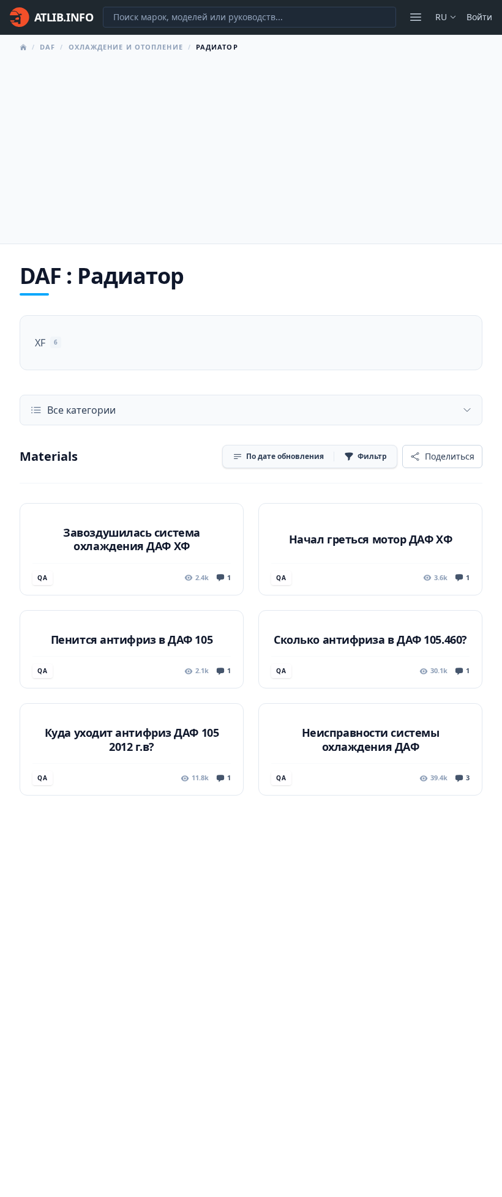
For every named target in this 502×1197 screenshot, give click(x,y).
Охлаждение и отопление (126, 46)
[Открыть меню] (415, 17)
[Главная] (23, 47)
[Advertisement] (251, 144)
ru (441, 17)
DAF (47, 46)
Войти (479, 17)
